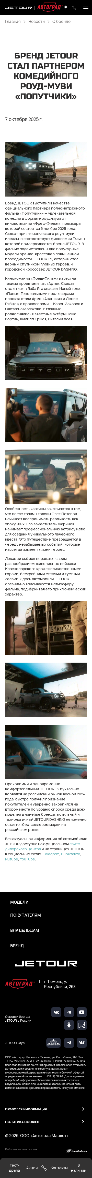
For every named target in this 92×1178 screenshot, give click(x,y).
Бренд (17, 945)
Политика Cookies (22, 1122)
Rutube (11, 859)
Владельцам (24, 930)
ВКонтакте (70, 854)
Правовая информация (26, 1109)
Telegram (51, 854)
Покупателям (25, 915)
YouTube (27, 859)
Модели (19, 902)
